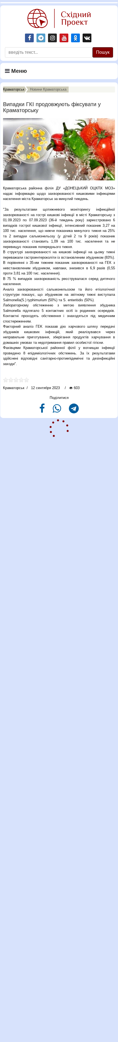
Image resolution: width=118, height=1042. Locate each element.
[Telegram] (74, 411)
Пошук (102, 52)
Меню (18, 71)
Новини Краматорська (48, 89)
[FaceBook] (42, 411)
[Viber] (57, 411)
